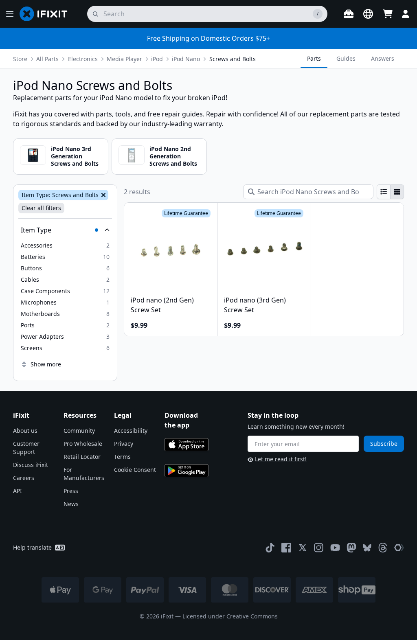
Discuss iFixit (30, 465)
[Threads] (383, 547)
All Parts (47, 59)
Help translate (32, 547)
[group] (390, 191)
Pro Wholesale (83, 443)
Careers (23, 478)
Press (71, 491)
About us (25, 430)
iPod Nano (186, 59)
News (71, 504)
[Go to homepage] (47, 14)
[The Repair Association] (399, 547)
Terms (122, 456)
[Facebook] (286, 547)
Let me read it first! (281, 459)
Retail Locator (82, 456)
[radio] (384, 191)
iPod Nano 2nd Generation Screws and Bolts (173, 156)
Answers (382, 58)
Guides (346, 58)
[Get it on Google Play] (186, 470)
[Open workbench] (348, 14)
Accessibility (130, 430)
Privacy (123, 443)
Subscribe (383, 443)
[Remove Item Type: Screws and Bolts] (102, 195)
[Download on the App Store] (186, 444)
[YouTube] (335, 547)
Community (79, 430)
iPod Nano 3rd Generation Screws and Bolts (75, 156)
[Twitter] (302, 547)
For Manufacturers (84, 474)
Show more (46, 364)
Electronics (83, 59)
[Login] (405, 13)
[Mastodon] (351, 547)
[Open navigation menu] (10, 14)
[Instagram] (319, 547)
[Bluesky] (367, 548)
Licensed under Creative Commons (230, 616)
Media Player (124, 59)
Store (20, 59)
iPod (157, 59)
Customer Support (26, 448)
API (17, 491)
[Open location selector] (368, 14)
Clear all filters (41, 208)
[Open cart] (388, 14)
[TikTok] (270, 547)
